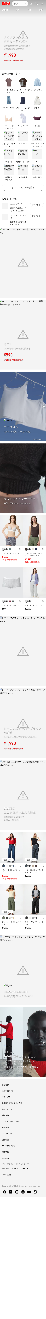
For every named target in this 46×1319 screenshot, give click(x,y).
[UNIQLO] (6, 3)
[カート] (37, 3)
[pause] (43, 406)
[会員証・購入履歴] (31, 3)
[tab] (5, 10)
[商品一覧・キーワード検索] (42, 3)
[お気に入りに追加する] (20, 549)
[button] (11, 530)
